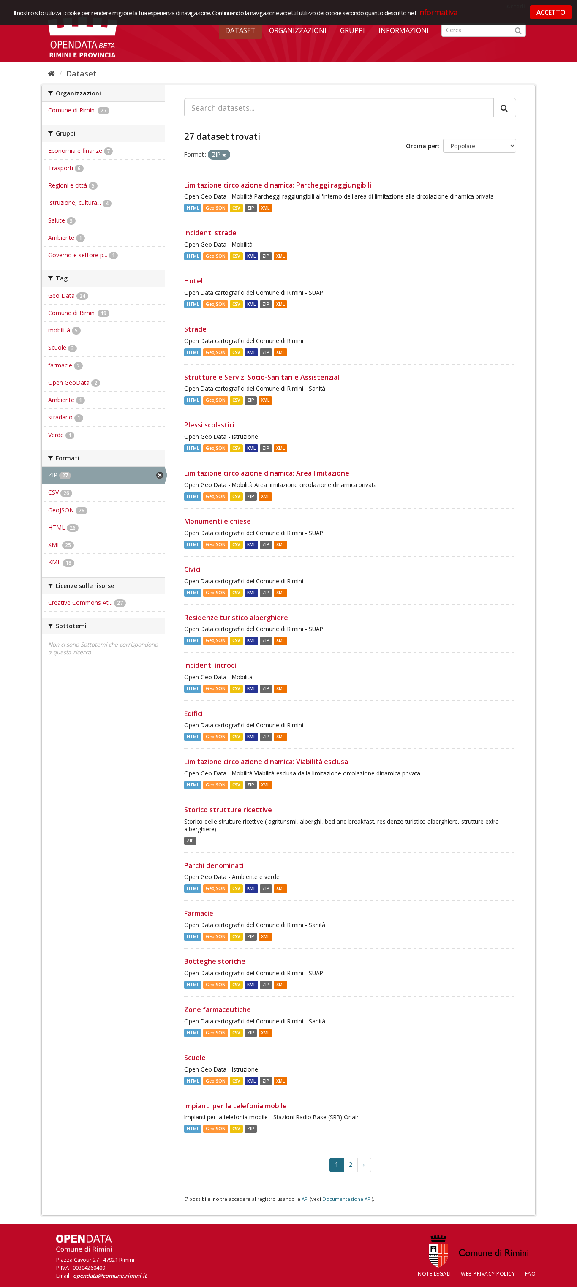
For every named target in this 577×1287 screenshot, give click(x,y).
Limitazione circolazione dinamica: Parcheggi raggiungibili (277, 185)
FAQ (530, 1273)
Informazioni (403, 30)
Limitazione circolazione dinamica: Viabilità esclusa (266, 761)
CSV (236, 208)
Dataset (240, 30)
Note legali (434, 1273)
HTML (193, 208)
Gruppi (352, 30)
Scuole (195, 1057)
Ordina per (422, 146)
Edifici (193, 713)
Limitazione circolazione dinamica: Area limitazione (266, 473)
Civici (192, 569)
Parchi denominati (214, 865)
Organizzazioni (298, 30)
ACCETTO (550, 12)
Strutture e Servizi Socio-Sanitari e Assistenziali (262, 377)
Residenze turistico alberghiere (236, 617)
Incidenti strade (210, 232)
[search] (504, 107)
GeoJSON (216, 208)
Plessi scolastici (209, 425)
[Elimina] (224, 155)
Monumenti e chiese (217, 521)
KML (251, 256)
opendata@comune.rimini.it (110, 1275)
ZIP (250, 208)
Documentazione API (347, 1199)
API (305, 1199)
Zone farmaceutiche (217, 1009)
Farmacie (198, 913)
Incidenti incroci (210, 665)
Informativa (438, 12)
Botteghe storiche (214, 961)
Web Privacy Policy (488, 1273)
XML (265, 208)
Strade (195, 329)
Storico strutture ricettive (228, 809)
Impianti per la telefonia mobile (235, 1105)
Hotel (193, 281)
